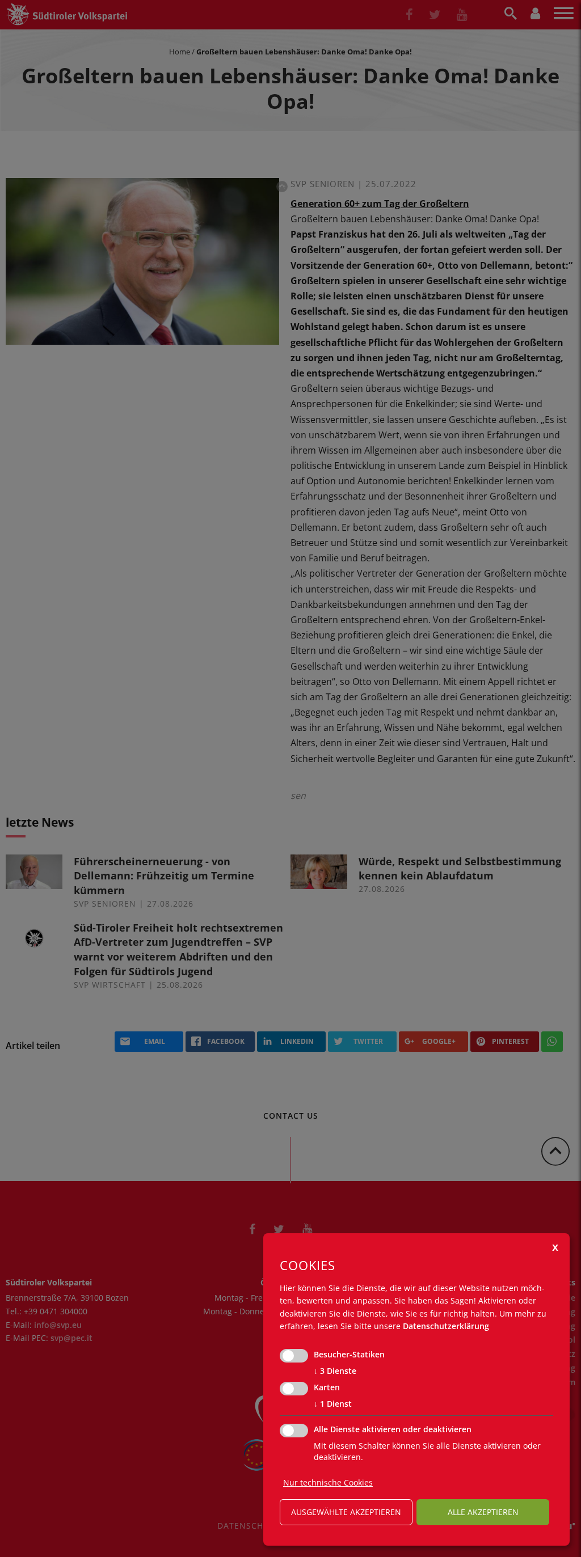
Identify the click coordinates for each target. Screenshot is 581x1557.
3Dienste (335, 1370)
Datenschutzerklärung (446, 1326)
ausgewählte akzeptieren (346, 1512)
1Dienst (333, 1403)
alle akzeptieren (483, 1512)
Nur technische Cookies (328, 1482)
